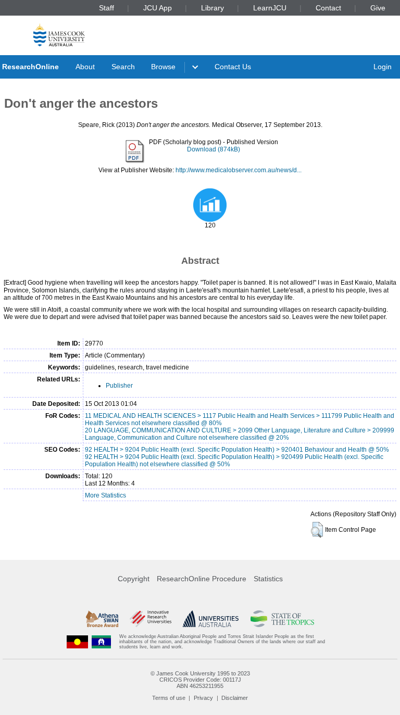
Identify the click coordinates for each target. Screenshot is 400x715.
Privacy (203, 698)
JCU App (157, 8)
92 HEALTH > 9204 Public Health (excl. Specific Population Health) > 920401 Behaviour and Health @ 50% (237, 449)
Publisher (119, 385)
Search (123, 66)
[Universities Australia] (211, 618)
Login (382, 66)
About (85, 66)
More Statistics (105, 495)
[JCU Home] (59, 34)
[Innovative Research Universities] (150, 618)
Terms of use (168, 698)
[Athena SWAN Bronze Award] (102, 618)
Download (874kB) (213, 149)
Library (212, 8)
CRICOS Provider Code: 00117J (200, 679)
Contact (328, 8)
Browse (163, 66)
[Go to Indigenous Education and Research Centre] (77, 642)
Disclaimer (234, 698)
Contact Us (233, 66)
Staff (106, 8)
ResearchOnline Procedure (201, 578)
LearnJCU (269, 8)
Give (377, 8)
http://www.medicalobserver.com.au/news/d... (239, 170)
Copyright (133, 578)
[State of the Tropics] (282, 618)
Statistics (268, 578)
